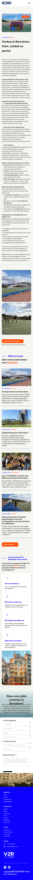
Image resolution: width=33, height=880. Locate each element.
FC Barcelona (7, 813)
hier (8, 586)
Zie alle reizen (7, 822)
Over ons (6, 797)
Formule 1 (6, 818)
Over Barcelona (7, 799)
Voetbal (5, 809)
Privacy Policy (7, 834)
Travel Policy (7, 836)
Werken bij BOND (8, 801)
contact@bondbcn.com (12, 846)
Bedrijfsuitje (6, 820)
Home (5, 795)
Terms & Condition (8, 832)
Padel (5, 815)
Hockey (5, 811)
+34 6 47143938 (11, 844)
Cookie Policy (7, 830)
